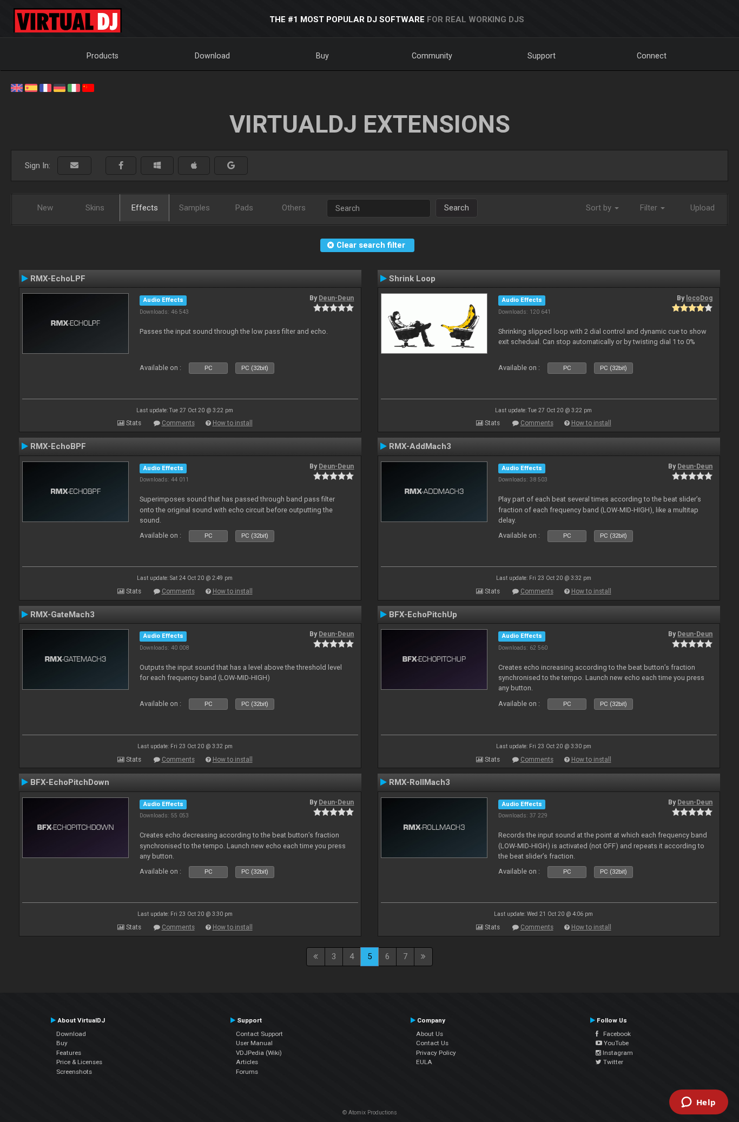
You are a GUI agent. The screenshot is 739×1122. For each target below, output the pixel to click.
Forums (247, 1071)
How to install (233, 423)
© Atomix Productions (369, 1112)
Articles (247, 1062)
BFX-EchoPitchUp (423, 614)
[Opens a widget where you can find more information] (698, 1103)
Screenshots (74, 1071)
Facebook (614, 1034)
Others (294, 208)
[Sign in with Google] (231, 165)
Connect (652, 55)
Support (541, 55)
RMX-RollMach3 (419, 782)
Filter (649, 208)
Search (456, 208)
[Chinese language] (88, 87)
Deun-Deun (336, 298)
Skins (94, 208)
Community (432, 55)
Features (68, 1053)
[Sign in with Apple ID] (194, 165)
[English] (17, 87)
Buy (322, 55)
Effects (144, 208)
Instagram (617, 1053)
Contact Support (259, 1034)
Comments (178, 423)
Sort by (599, 208)
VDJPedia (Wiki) (259, 1053)
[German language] (59, 87)
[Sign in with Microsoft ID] (157, 165)
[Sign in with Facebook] (120, 165)
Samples (194, 208)
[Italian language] (74, 87)
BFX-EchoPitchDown (69, 782)
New (45, 208)
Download (212, 55)
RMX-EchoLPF (57, 278)
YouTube (615, 1043)
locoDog (699, 298)
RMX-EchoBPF (58, 446)
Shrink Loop (412, 278)
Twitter (612, 1062)
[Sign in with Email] (74, 165)
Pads (244, 208)
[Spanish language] (31, 87)
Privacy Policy (436, 1053)
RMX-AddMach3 (420, 446)
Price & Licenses (79, 1062)
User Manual (254, 1043)
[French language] (45, 87)
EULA (424, 1062)
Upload (702, 208)
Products (102, 55)
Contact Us (432, 1043)
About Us (429, 1034)
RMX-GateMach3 (62, 614)
